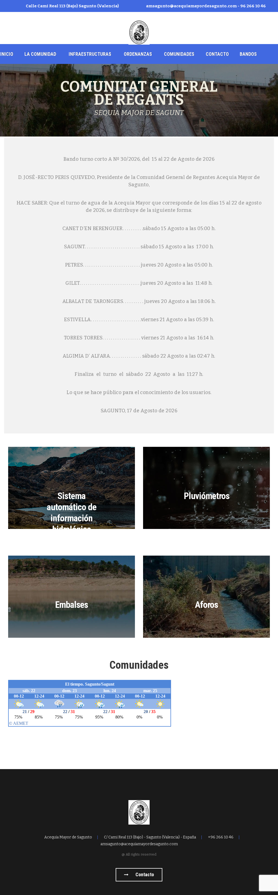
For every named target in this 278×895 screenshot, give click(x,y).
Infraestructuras (90, 54)
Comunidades (179, 54)
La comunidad (40, 54)
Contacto (217, 54)
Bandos (248, 54)
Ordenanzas (138, 54)
